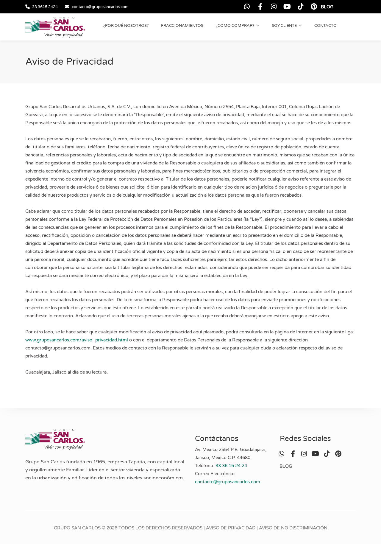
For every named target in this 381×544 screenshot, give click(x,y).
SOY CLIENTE (284, 25)
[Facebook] (260, 6)
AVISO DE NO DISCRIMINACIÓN (293, 528)
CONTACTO (325, 25)
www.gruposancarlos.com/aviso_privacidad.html (76, 340)
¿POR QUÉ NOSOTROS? (126, 25)
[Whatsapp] (247, 6)
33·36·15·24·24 (231, 465)
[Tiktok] (300, 6)
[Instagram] (273, 6)
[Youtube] (287, 6)
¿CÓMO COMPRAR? (235, 25)
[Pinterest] (314, 6)
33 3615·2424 (45, 6)
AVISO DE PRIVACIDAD (230, 528)
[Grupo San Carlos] (55, 26)
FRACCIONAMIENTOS (182, 25)
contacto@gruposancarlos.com (100, 6)
